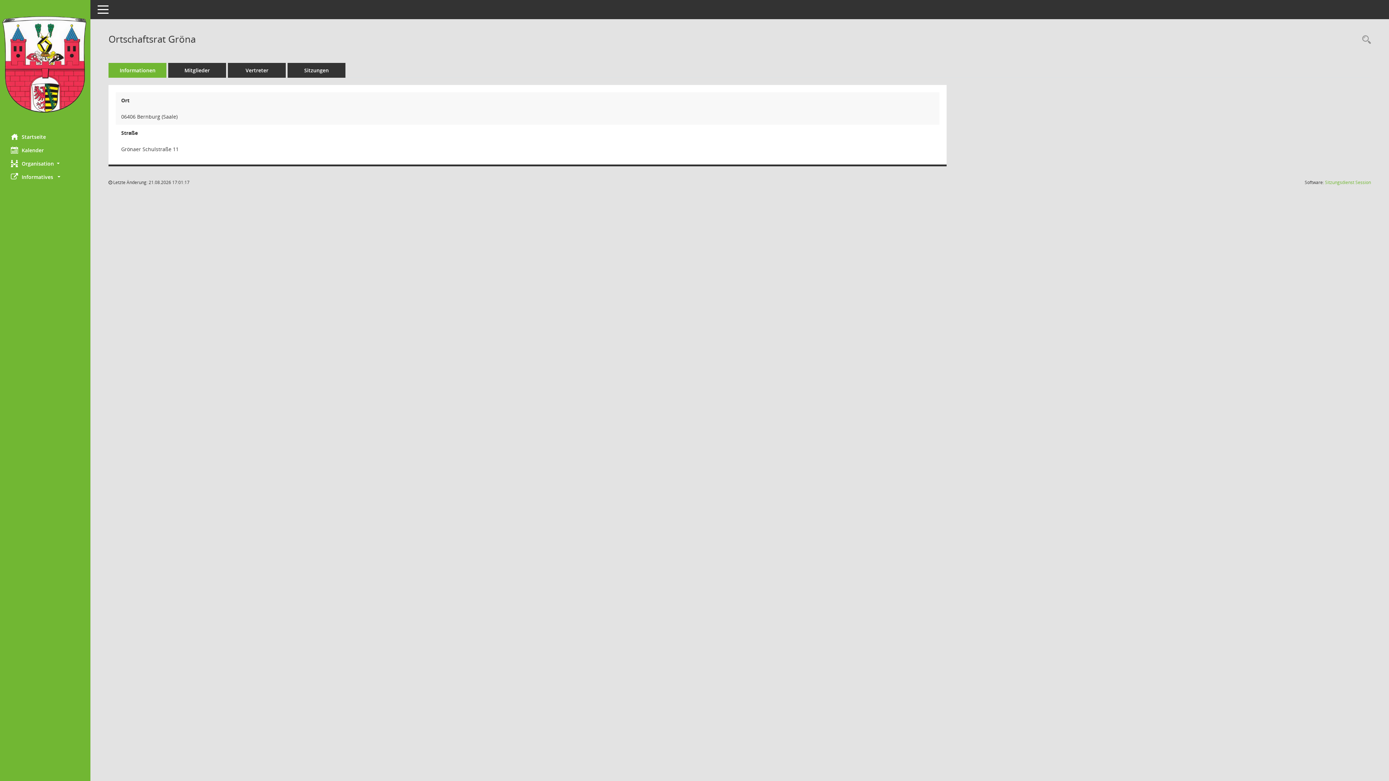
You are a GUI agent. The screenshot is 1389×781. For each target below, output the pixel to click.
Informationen (138, 70)
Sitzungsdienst (1348, 182)
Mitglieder (197, 70)
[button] (45, 163)
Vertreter (257, 70)
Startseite (34, 136)
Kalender (33, 150)
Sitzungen (316, 70)
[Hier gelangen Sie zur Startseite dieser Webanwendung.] (45, 64)
